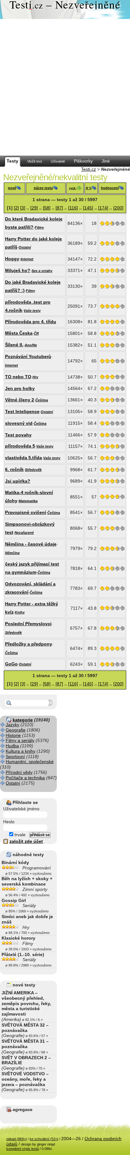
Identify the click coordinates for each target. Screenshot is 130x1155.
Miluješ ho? (17, 270)
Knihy (20, 612)
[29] (34, 207)
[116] (73, 207)
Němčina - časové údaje (30, 544)
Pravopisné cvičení (25, 512)
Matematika (28, 501)
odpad (16, 1139)
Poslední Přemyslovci (28, 623)
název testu (43, 188)
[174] (103, 207)
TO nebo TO (18, 376)
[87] (59, 207)
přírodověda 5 (20, 445)
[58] (46, 207)
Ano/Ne (31, 345)
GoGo (11, 663)
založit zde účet (26, 841)
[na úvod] (65, 9)
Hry (35, 377)
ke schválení (44, 1139)
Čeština (41, 400)
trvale (19, 834)
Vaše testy (32, 310)
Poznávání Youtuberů (28, 356)
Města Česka (18, 333)
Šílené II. (14, 344)
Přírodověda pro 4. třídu (30, 321)
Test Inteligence (22, 411)
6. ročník (14, 469)
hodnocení (110, 188)
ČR (36, 333)
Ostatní (25, 247)
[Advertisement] (65, 87)
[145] (88, 207)
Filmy (39, 227)
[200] (118, 207)
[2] (16, 207)
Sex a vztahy (42, 271)
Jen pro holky (20, 388)
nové (12, 188)
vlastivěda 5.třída (23, 457)
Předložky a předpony (28, 643)
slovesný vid (18, 423)
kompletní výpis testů (22, 1149)
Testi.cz (88, 169)
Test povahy (18, 434)
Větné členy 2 (19, 399)
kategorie (23, 719)
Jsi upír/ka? (17, 481)
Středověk (33, 470)
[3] (22, 207)
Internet (27, 259)
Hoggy (12, 258)
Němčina (12, 553)
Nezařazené (24, 532)
